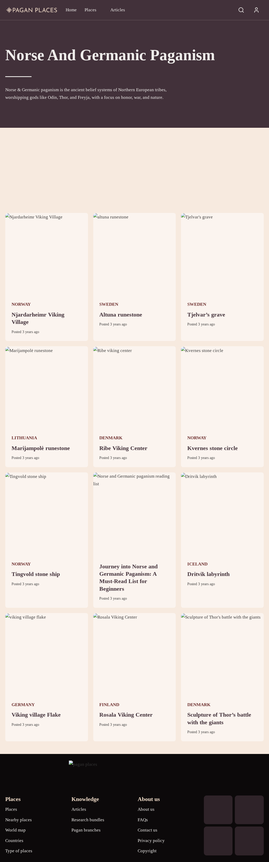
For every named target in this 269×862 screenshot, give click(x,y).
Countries (14, 840)
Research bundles (87, 819)
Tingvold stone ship (36, 574)
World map (15, 830)
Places (90, 9)
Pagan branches (86, 830)
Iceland (197, 564)
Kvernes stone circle (212, 448)
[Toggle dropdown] (256, 10)
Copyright (147, 850)
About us (146, 809)
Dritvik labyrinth (208, 574)
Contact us (147, 830)
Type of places (18, 850)
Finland (109, 704)
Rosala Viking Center (126, 715)
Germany (23, 704)
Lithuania (24, 437)
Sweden (108, 304)
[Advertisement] (134, 167)
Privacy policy (151, 840)
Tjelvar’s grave (206, 315)
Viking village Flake (36, 715)
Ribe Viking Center (123, 448)
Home (71, 9)
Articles (117, 9)
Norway (21, 304)
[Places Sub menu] (100, 10)
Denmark (110, 437)
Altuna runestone (120, 315)
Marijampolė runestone (41, 448)
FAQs (143, 819)
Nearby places (18, 819)
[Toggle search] (241, 10)
